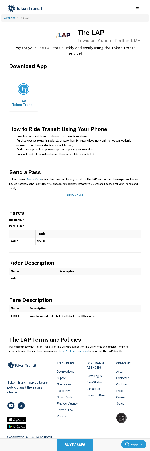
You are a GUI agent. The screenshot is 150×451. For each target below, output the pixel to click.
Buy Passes (75, 445)
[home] (25, 8)
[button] (137, 8)
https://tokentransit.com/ (74, 351)
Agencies (9, 17)
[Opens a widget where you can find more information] (133, 444)
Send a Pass (33, 179)
